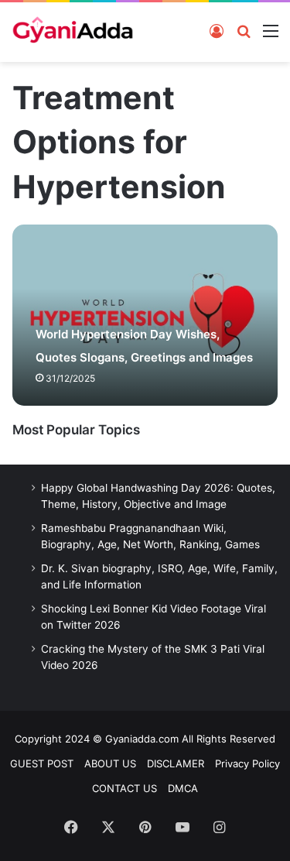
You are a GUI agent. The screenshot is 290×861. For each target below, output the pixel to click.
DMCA (183, 788)
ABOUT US (110, 763)
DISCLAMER (175, 763)
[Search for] (243, 30)
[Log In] (216, 30)
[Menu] (270, 30)
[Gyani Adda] (73, 32)
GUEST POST (41, 763)
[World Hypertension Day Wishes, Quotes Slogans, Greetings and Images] (144, 315)
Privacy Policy (247, 763)
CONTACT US (124, 788)
